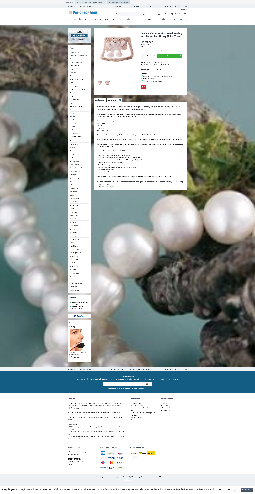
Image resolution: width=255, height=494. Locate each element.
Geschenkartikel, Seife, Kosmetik (118, 2)
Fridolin (72, 113)
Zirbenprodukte (75, 100)
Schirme (72, 195)
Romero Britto (74, 161)
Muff (73, 126)
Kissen (72, 141)
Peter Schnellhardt (76, 168)
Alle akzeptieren (233, 490)
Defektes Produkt (136, 403)
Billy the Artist (74, 178)
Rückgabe (134, 415)
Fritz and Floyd (75, 86)
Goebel (72, 76)
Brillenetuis (73, 192)
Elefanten (73, 175)
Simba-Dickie (74, 256)
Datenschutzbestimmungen (118, 388)
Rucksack (74, 133)
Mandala (73, 222)
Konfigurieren (247, 490)
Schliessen (73, 287)
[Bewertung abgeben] (162, 39)
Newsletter (165, 403)
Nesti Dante (74, 259)
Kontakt (133, 410)
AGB (132, 422)
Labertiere (73, 185)
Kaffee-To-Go (74, 205)
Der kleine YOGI (75, 154)
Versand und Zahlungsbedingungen (143, 413)
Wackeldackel (74, 239)
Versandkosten (123, 477)
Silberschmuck (75, 266)
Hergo (72, 243)
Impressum (166, 410)
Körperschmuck (75, 59)
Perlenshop (69, 2)
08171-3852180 (74, 459)
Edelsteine (73, 69)
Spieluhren (73, 110)
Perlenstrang (74, 270)
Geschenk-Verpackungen (78, 283)
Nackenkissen (76, 136)
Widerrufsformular (137, 420)
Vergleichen (147, 62)
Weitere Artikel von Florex (107, 186)
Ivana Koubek (74, 164)
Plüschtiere (75, 130)
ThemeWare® (147, 479)
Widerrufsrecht (136, 417)
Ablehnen (221, 490)
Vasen (72, 181)
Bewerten (165, 65)
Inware (72, 117)
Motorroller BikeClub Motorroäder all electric (91, 2)
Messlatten (75, 123)
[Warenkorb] (185, 14)
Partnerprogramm (137, 405)
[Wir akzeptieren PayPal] (79, 316)
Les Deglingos (74, 198)
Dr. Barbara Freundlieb (77, 89)
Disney (72, 83)
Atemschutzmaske (76, 106)
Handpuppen (74, 236)
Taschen (72, 209)
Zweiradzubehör (75, 151)
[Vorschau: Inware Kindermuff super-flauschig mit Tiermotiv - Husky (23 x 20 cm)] (99, 82)
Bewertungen (114, 100)
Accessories (74, 280)
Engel (72, 96)
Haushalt (73, 202)
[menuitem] (181, 9)
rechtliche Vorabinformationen (141, 408)
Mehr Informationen (32, 491)
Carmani (73, 229)
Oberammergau (75, 290)
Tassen (72, 158)
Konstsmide (74, 226)
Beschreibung (99, 100)
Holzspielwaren (76, 120)
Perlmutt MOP (74, 273)
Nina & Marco (74, 215)
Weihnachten (74, 52)
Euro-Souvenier (75, 249)
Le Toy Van (73, 263)
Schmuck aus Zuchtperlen (78, 55)
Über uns (165, 405)
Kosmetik (73, 72)
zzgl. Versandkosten (153, 47)
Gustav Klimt (74, 144)
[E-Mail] (143, 87)
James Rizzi (73, 147)
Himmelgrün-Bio (75, 253)
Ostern (72, 93)
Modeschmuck (74, 66)
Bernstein (73, 276)
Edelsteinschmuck (76, 62)
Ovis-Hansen (74, 188)
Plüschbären (74, 246)
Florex (72, 103)
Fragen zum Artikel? (150, 65)
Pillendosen (74, 212)
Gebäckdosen (74, 219)
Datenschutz (166, 408)
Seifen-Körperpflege (76, 79)
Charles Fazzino (75, 171)
